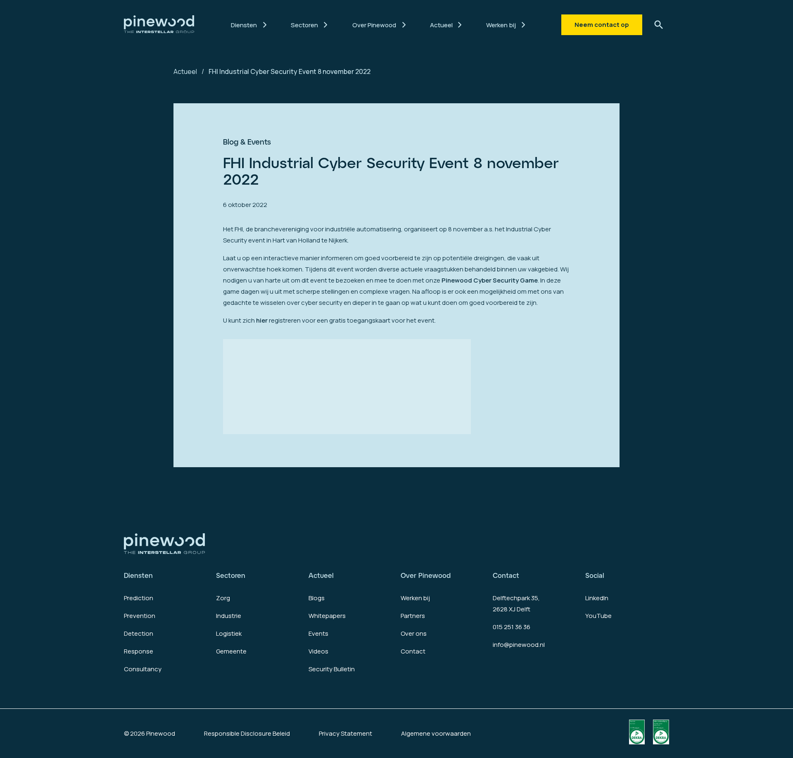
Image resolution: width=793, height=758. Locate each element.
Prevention (139, 615)
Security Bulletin (332, 669)
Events (318, 633)
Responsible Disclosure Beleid (247, 733)
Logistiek (229, 633)
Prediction (138, 598)
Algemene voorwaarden (436, 733)
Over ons (414, 633)
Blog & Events (247, 141)
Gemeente (231, 651)
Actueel (185, 71)
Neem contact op (602, 24)
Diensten (138, 575)
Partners (413, 615)
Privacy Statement (345, 733)
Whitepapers (327, 615)
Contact (413, 651)
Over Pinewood (426, 575)
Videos (318, 651)
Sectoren (230, 575)
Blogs (317, 598)
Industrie (228, 615)
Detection (138, 633)
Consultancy (142, 669)
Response (138, 651)
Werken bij (415, 598)
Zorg (223, 598)
